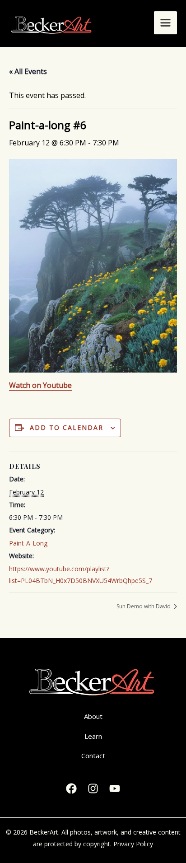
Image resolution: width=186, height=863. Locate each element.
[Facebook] (71, 788)
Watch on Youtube (40, 385)
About (93, 716)
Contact (93, 755)
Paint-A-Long (28, 543)
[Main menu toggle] (165, 22)
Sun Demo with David (144, 606)
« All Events (28, 71)
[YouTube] (114, 788)
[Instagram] (93, 788)
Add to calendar (66, 427)
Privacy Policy (133, 844)
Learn (93, 736)
